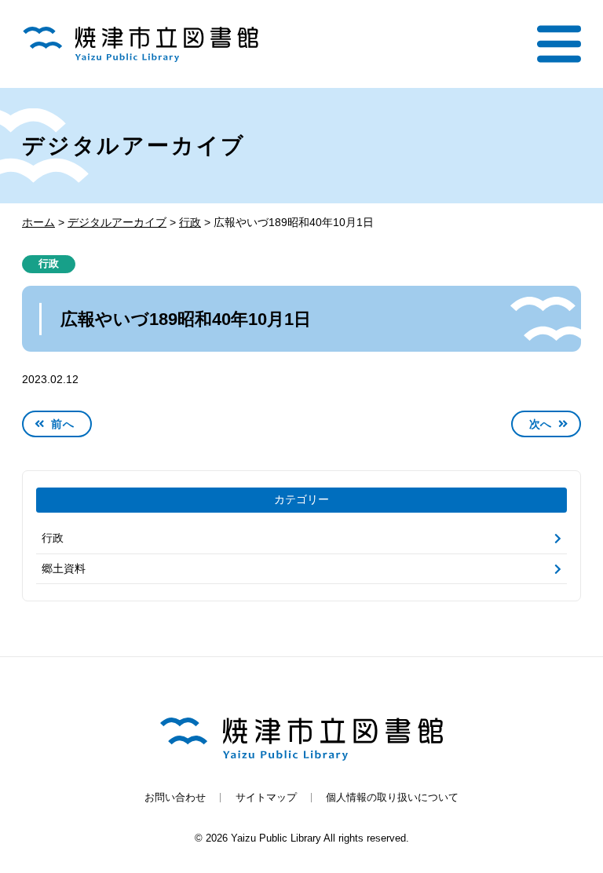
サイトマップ (266, 797)
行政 (48, 263)
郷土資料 (64, 568)
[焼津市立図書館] (140, 44)
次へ (540, 424)
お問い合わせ (175, 797)
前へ (62, 424)
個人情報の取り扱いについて (392, 797)
